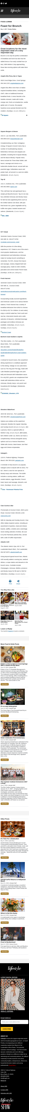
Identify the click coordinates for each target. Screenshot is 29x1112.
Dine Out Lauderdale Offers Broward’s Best (21, 603)
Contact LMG (4, 1090)
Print (10, 584)
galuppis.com (19, 460)
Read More (5, 684)
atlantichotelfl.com (16, 552)
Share (18, 584)
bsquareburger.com (16, 139)
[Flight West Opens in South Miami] (7, 615)
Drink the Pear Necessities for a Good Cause (21, 622)
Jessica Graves (13, 944)
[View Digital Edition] (13, 994)
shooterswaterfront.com (17, 417)
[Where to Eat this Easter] (13, 905)
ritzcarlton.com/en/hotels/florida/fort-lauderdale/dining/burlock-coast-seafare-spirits (14, 352)
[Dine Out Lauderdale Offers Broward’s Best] (21, 597)
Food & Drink (6, 21)
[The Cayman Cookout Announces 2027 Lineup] (13, 772)
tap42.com (13, 187)
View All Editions (7, 1011)
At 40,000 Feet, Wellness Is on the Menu (7, 605)
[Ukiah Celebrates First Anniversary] (13, 728)
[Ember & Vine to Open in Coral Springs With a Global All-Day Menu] (13, 654)
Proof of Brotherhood (8, 942)
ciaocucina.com (6, 516)
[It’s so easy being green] (13, 697)
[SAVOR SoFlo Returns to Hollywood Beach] (13, 870)
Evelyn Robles (12, 29)
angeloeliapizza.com (16, 83)
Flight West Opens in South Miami (6, 621)
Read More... (12, 1065)
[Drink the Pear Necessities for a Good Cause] (21, 615)
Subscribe (7, 1029)
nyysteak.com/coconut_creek (10, 242)
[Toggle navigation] (2, 11)
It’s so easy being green (9, 706)
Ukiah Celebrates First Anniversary (13, 738)
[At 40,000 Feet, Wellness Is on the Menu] (7, 598)
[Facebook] (1, 3)
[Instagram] (3, 3)
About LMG (4, 1086)
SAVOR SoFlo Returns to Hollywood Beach (13, 880)
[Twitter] (6, 3)
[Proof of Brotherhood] (13, 934)
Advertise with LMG (6, 1093)
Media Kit (3, 1080)
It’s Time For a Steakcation (10, 839)
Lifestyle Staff (12, 667)
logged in (10, 631)
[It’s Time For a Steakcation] (13, 829)
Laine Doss (11, 840)
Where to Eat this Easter (9, 913)
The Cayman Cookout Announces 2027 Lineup (14, 782)
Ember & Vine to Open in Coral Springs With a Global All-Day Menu (14, 664)
